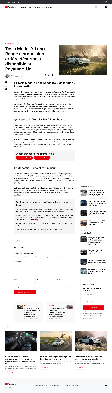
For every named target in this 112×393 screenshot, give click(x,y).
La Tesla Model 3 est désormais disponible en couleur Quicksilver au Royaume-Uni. (32, 312)
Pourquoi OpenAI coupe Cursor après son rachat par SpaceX (97, 203)
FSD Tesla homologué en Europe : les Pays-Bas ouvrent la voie (55, 358)
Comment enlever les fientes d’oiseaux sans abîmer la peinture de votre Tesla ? (96, 193)
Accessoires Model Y (24, 158)
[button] (106, 2)
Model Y (17, 240)
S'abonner (93, 307)
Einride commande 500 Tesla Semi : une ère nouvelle (97, 222)
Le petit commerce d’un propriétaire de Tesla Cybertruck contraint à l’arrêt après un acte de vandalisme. (96, 240)
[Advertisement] (56, 26)
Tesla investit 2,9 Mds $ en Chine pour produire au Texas (97, 271)
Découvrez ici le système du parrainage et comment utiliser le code (40, 229)
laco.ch (23, 387)
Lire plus (10, 372)
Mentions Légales (58, 385)
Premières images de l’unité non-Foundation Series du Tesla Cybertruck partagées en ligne (57, 312)
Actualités (7, 2)
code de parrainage (23, 217)
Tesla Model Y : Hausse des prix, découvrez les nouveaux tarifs (88, 358)
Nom (15, 279)
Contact (14, 2)
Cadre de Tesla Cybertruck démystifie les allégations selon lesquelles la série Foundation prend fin (20, 360)
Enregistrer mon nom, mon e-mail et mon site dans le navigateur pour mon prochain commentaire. (42, 287)
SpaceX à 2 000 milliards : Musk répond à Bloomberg (97, 261)
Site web (59, 279)
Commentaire (18, 261)
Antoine (11, 75)
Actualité (8, 43)
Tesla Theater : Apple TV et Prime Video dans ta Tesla (97, 213)
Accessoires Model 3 (42, 158)
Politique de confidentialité (71, 385)
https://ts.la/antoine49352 (26, 220)
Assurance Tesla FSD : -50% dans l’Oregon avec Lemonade (96, 252)
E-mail (37, 279)
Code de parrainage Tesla (40, 385)
